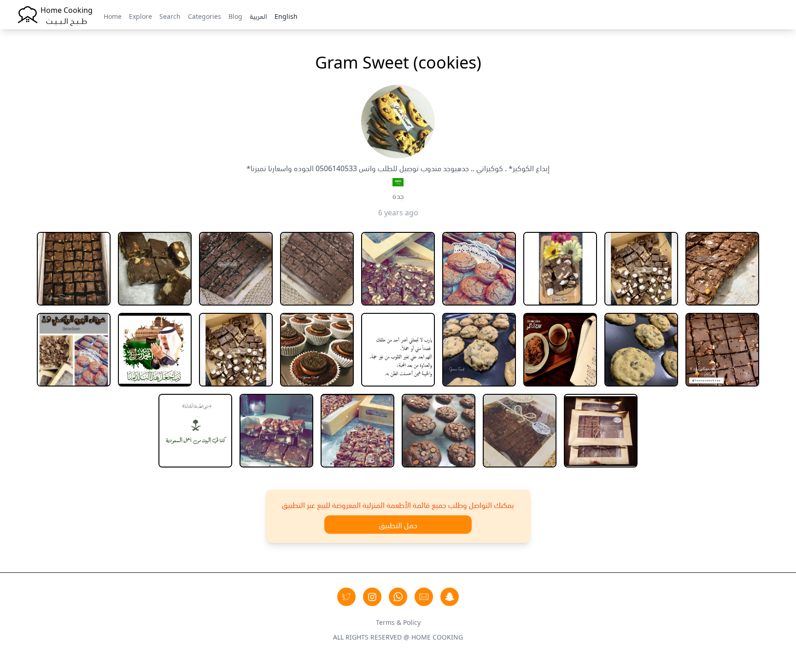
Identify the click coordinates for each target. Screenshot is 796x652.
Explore (140, 15)
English (286, 15)
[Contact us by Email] (424, 597)
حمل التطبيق (398, 524)
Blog (235, 15)
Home (113, 15)
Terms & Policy (398, 621)
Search (170, 15)
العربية (258, 15)
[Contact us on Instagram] (372, 597)
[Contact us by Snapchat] (449, 597)
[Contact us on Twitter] (346, 597)
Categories (204, 15)
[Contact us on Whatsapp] (398, 597)
